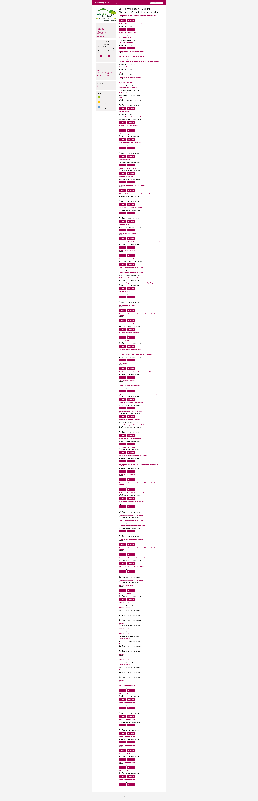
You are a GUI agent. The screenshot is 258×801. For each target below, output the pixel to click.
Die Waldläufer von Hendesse (127, 82)
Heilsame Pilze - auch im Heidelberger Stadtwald (132, 56)
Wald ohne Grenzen (124, 224)
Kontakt (146, 2)
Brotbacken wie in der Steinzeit (127, 233)
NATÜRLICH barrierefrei (102, 33)
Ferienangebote (100, 29)
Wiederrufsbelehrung (106, 796)
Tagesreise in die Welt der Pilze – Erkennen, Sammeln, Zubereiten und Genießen (140, 72)
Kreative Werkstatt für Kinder (127, 474)
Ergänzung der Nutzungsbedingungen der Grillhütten (130, 796)
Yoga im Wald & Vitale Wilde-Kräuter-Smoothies (132, 207)
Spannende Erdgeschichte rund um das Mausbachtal (133, 116)
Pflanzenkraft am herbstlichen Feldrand (129, 385)
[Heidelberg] (106, 5)
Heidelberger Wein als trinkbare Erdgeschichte (131, 51)
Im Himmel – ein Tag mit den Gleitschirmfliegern (132, 185)
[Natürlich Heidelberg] (106, 22)
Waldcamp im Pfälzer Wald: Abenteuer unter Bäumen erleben (135, 493)
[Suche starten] (164, 3)
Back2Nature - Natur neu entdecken (128, 125)
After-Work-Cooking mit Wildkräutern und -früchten (133, 425)
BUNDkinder (122, 98)
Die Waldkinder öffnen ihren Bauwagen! (129, 419)
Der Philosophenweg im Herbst (127, 305)
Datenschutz (99, 796)
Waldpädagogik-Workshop (126, 176)
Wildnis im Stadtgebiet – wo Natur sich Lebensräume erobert (135, 193)
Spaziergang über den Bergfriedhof (128, 168)
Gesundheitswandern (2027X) (103, 75)
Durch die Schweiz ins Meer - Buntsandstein (130, 430)
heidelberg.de (141, 2)
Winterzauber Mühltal (125, 594)
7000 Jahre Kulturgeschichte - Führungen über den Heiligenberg (136, 283)
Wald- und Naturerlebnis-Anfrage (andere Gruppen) (132, 23)
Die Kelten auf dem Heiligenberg (127, 250)
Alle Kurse (99, 35)
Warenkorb (131, 20)
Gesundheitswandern (124, 602)
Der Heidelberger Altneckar (126, 585)
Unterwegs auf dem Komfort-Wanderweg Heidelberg (133, 534)
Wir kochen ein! (123, 363)
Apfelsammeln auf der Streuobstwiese (129, 332)
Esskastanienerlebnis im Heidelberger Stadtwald (132, 525)
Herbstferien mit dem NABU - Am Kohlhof (130, 510)
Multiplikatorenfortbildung (126, 42)
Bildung (99, 27)
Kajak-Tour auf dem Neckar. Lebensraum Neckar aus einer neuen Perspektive (139, 61)
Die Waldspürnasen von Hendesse (128, 87)
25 (101, 56)
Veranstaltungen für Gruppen (103, 32)
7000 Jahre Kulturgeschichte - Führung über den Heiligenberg (135, 354)
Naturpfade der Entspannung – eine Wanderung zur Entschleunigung (137, 199)
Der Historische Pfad (124, 151)
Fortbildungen (100, 28)
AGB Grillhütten (117, 796)
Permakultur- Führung (125, 66)
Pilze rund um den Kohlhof (126, 216)
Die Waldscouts (123, 92)
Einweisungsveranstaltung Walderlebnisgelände (131, 258)
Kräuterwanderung (124, 134)
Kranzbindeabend (123, 575)
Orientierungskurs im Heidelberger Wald (130, 349)
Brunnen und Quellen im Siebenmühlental (130, 438)
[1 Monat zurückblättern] (97, 44)
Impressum (94, 796)
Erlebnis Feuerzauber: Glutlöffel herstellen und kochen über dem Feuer (138, 557)
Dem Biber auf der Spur (125, 111)
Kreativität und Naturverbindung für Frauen (130, 411)
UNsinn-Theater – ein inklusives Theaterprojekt (131, 501)
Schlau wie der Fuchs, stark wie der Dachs (130, 103)
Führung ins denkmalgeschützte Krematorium (131, 402)
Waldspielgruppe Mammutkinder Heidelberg (131, 267)
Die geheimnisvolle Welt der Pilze (128, 32)
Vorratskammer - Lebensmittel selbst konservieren (132, 77)
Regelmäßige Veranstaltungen (104, 31)
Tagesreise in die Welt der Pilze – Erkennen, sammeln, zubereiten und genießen (140, 241)
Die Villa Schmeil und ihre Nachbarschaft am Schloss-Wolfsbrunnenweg (138, 371)
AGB (112, 796)
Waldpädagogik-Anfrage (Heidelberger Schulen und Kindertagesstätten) (138, 15)
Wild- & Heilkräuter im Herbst (127, 380)
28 (108, 56)
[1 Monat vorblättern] (114, 44)
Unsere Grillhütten (101, 36)
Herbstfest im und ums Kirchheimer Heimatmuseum (133, 300)
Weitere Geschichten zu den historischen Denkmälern (133, 455)
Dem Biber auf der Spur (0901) (104, 67)
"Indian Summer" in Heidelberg (127, 447)
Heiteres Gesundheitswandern (127, 685)
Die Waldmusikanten (124, 159)
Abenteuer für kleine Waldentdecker (128, 341)
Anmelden (122, 20)
